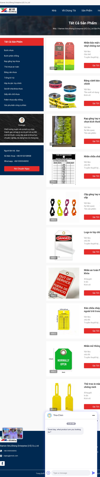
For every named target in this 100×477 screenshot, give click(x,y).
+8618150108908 (23, 156)
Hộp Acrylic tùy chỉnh (12, 83)
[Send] (93, 473)
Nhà (54, 29)
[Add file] (48, 473)
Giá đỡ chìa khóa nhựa (13, 89)
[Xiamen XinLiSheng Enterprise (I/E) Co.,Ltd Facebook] (2, 463)
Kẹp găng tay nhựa (12, 61)
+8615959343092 (21, 161)
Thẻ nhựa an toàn (11, 67)
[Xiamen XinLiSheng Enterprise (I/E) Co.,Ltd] (8, 10)
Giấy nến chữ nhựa (12, 94)
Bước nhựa (8, 50)
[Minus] (93, 415)
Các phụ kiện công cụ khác (15, 105)
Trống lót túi (9, 78)
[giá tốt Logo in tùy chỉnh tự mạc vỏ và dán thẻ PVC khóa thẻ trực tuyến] (63, 245)
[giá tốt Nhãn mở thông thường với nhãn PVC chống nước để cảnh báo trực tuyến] (63, 359)
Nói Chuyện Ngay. (22, 168)
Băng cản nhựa (10, 72)
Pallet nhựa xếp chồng (13, 100)
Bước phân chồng (11, 56)
